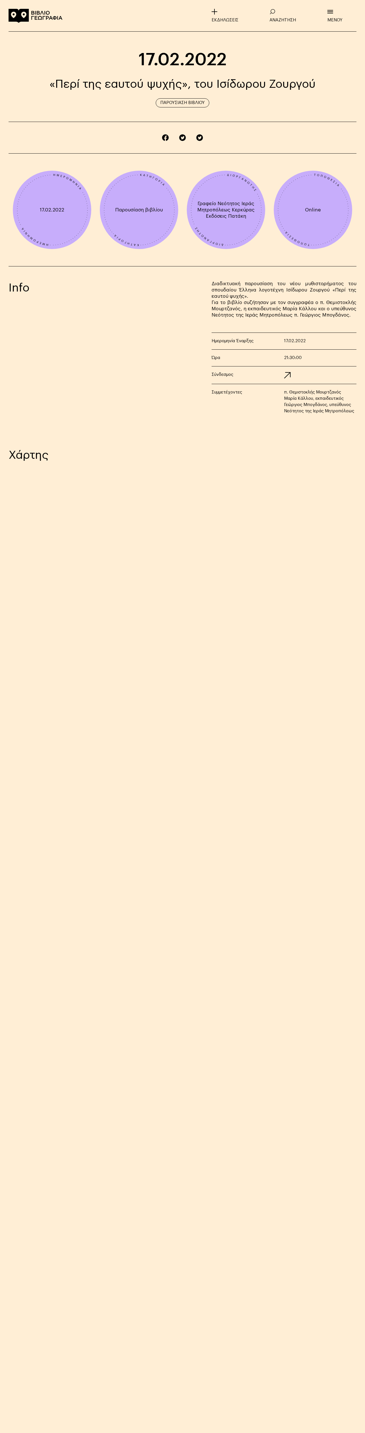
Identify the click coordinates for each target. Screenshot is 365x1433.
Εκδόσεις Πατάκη (226, 216)
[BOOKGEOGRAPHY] (36, 16)
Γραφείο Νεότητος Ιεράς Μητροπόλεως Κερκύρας (226, 206)
